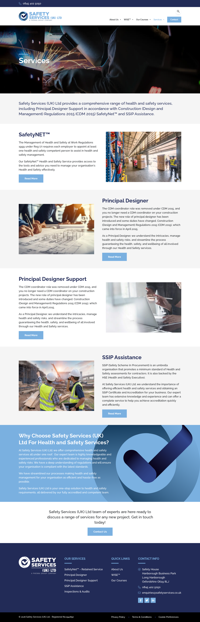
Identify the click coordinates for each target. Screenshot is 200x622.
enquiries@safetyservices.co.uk (161, 592)
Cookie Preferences (168, 617)
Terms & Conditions (142, 617)
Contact (174, 19)
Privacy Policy (118, 617)
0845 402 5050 (32, 3)
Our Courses (142, 19)
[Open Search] (178, 11)
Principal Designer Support (81, 580)
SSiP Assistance (74, 586)
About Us (114, 19)
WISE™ (127, 19)
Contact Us (100, 531)
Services (158, 19)
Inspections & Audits (77, 591)
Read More (31, 178)
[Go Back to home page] (40, 16)
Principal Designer (75, 574)
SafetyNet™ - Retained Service (83, 569)
